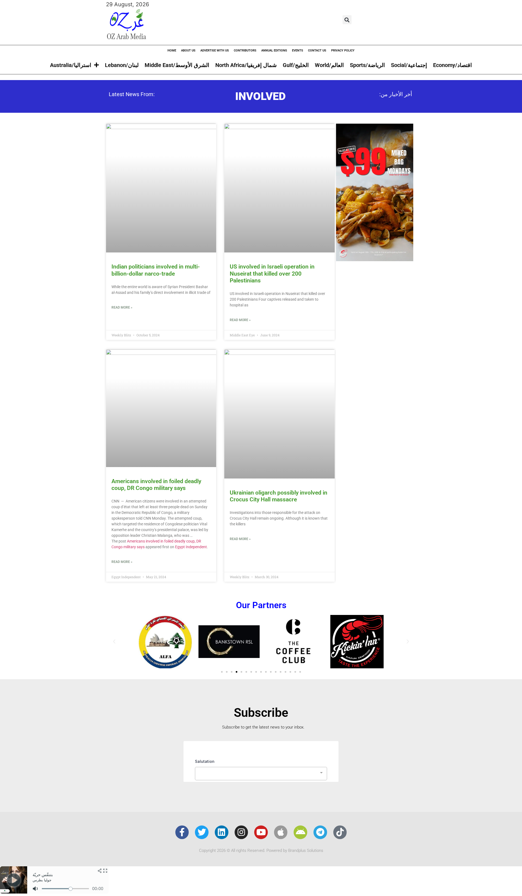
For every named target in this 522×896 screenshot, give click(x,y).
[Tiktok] (340, 832)
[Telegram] (320, 832)
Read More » (121, 307)
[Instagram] (241, 832)
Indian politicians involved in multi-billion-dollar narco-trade (155, 270)
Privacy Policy (343, 50)
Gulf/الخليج (296, 65)
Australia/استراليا (70, 65)
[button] (347, 19)
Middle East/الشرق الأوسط (177, 65)
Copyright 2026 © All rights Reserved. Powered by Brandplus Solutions (261, 850)
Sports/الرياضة (367, 65)
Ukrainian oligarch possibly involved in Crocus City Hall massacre (278, 496)
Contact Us (317, 50)
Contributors (245, 50)
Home (171, 50)
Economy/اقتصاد (452, 65)
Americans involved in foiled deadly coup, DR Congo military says (156, 484)
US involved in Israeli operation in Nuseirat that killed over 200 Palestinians (272, 273)
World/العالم (329, 65)
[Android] (300, 832)
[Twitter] (202, 832)
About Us (188, 50)
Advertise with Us (214, 50)
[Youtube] (261, 832)
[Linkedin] (221, 832)
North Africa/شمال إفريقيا (246, 65)
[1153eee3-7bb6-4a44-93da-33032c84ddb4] (374, 259)
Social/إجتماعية (409, 65)
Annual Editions (274, 50)
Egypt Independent (191, 547)
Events (297, 50)
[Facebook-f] (182, 832)
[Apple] (281, 832)
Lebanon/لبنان (122, 65)
